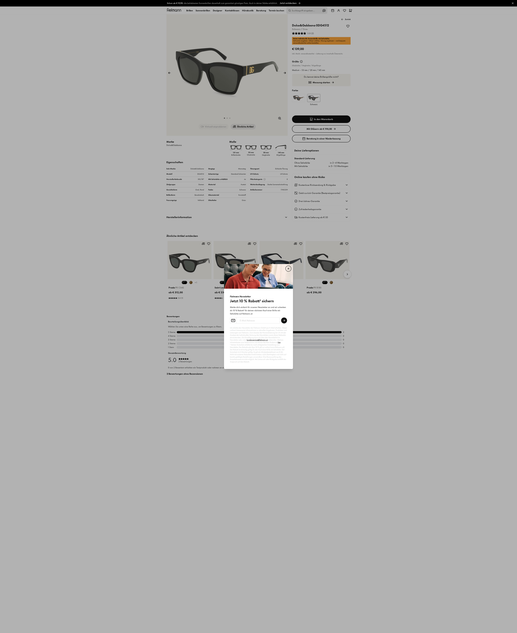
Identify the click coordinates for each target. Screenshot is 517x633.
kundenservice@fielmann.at (257, 340)
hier (279, 342)
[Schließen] (288, 269)
